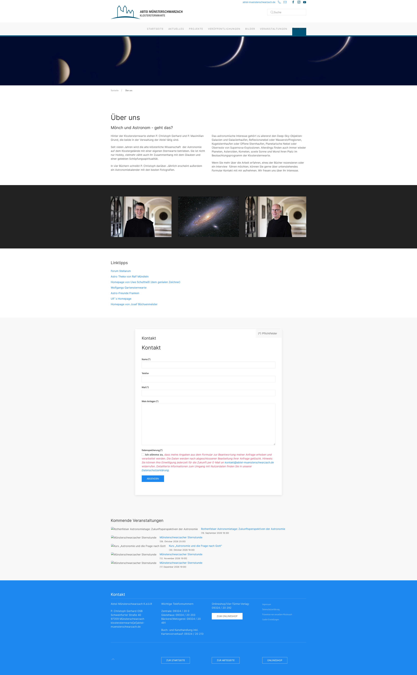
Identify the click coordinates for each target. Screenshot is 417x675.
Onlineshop (274, 660)
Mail (145, 387)
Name (146, 359)
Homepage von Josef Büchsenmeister (134, 304)
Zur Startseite (175, 660)
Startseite (155, 28)
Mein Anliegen (150, 401)
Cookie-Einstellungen (270, 619)
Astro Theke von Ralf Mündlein (130, 276)
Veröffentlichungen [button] (224, 28)
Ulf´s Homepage (121, 298)
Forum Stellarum (121, 271)
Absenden (153, 478)
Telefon (145, 373)
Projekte (196, 28)
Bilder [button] (250, 28)
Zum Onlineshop (227, 616)
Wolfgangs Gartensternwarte (128, 287)
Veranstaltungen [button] (273, 28)
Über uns (299, 28)
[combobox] (286, 12)
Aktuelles (176, 28)
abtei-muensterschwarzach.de (259, 2)
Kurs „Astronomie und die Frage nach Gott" (195, 545)
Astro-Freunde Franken (125, 293)
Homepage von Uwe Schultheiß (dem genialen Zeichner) (145, 282)
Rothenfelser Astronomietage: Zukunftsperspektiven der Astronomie (243, 528)
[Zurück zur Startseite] (146, 12)
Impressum (266, 604)
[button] (141, 216)
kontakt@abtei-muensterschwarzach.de (249, 462)
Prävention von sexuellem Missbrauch (277, 614)
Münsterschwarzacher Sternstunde (181, 537)
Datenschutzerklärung (155, 470)
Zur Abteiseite (226, 660)
